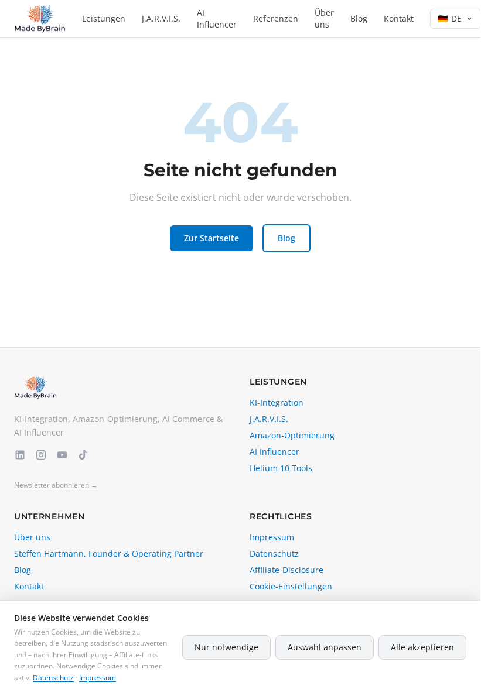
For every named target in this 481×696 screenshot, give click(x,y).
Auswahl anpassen (324, 647)
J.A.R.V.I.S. (161, 18)
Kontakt (399, 18)
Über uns (324, 18)
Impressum (272, 537)
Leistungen (103, 18)
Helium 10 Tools (281, 468)
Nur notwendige (226, 647)
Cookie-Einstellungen (291, 586)
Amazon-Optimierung (292, 435)
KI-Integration (276, 402)
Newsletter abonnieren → (56, 485)
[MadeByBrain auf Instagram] (41, 455)
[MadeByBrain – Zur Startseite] (40, 19)
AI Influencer (217, 18)
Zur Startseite (211, 238)
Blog (358, 18)
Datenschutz (274, 553)
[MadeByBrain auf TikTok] (83, 455)
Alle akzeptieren (422, 647)
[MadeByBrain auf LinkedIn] (20, 455)
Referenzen (275, 18)
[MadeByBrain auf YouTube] (62, 455)
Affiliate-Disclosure (286, 569)
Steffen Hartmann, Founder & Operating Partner (108, 553)
